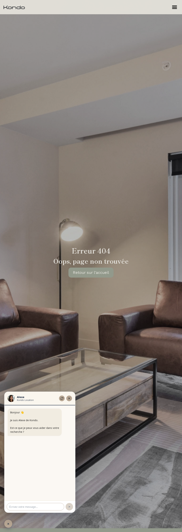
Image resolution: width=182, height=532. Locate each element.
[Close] (69, 398)
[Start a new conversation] (62, 398)
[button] (174, 7)
